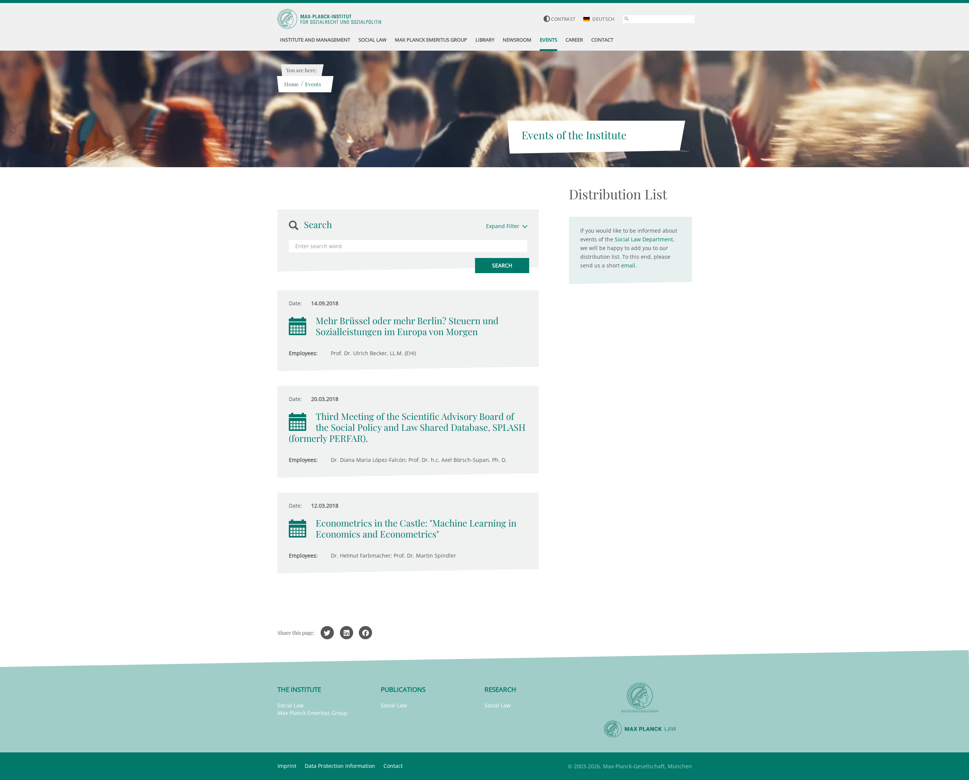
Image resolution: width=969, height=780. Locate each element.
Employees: (303, 353)
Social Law (290, 705)
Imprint (286, 765)
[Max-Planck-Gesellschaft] (640, 697)
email (628, 265)
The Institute (299, 689)
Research (500, 689)
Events (313, 84)
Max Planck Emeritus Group (312, 712)
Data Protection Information (340, 765)
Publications (403, 689)
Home (291, 84)
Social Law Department (644, 239)
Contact (393, 765)
